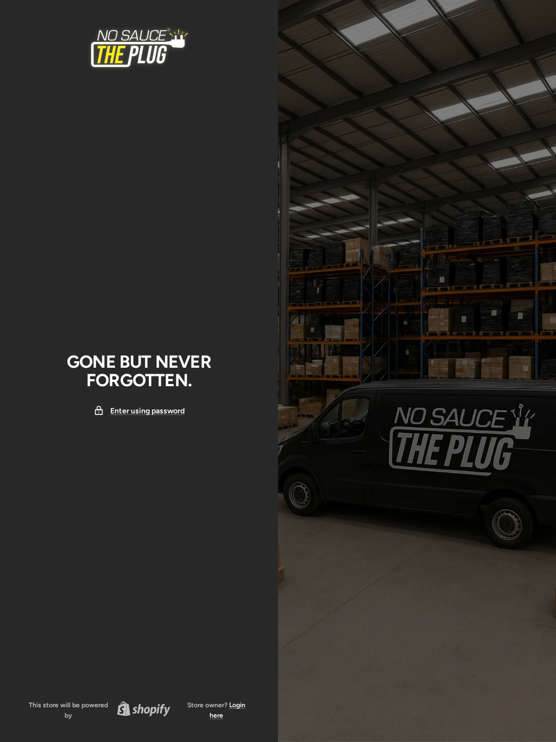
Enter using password (147, 411)
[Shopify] (140, 710)
